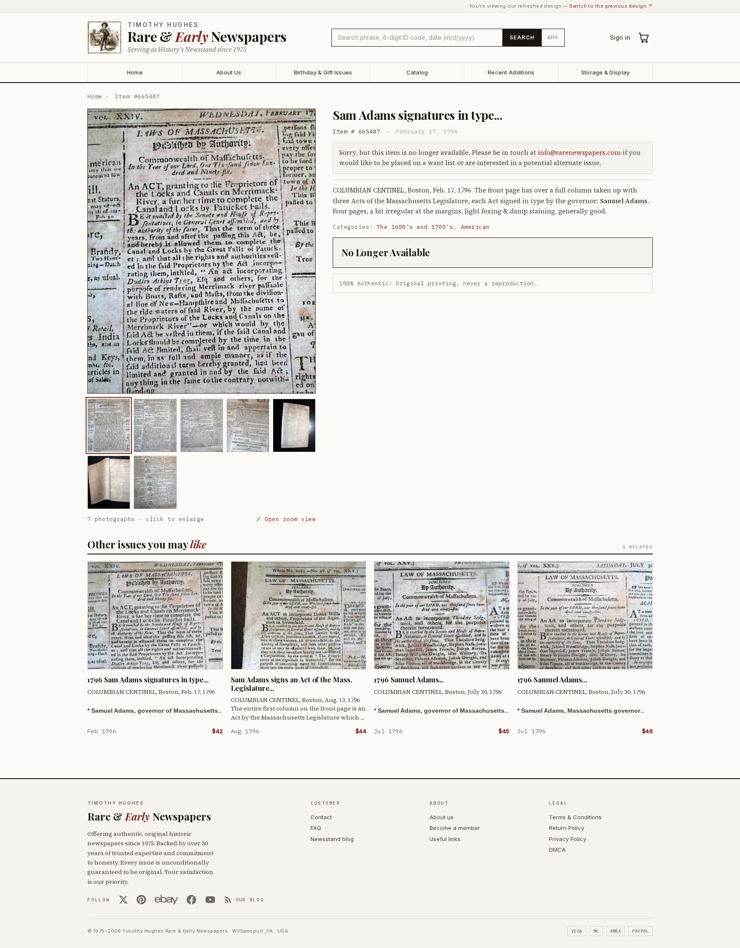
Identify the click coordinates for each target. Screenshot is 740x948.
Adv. (553, 37)
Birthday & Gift (323, 72)
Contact (321, 817)
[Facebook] (191, 899)
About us (442, 817)
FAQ (315, 827)
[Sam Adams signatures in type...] (108, 425)
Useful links (445, 838)
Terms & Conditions (575, 817)
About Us (228, 72)
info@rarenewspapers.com (579, 152)
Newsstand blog (332, 838)
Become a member (455, 827)
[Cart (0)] (644, 37)
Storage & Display (605, 72)
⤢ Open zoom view (286, 519)
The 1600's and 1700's (415, 227)
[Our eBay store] (166, 899)
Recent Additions (511, 72)
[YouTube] (210, 899)
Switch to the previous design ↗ (611, 6)
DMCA (557, 849)
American (475, 227)
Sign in (620, 37)
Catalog (417, 72)
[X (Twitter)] (123, 899)
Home (135, 72)
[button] (201, 251)
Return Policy (566, 827)
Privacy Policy (567, 838)
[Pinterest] (141, 899)
